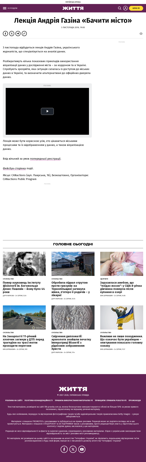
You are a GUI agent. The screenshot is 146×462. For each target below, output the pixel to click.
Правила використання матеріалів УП (74, 400)
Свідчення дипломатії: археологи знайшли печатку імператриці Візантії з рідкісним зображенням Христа (71, 343)
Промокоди (135, 400)
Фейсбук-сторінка (14, 168)
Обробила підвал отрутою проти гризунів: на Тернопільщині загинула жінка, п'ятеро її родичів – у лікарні (70, 289)
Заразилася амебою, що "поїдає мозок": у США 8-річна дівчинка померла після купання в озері (121, 287)
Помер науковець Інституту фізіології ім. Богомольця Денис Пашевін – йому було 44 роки (24, 287)
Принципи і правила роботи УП (110, 400)
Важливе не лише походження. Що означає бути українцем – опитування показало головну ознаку (121, 341)
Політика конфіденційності (39, 400)
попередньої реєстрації (45, 158)
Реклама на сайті (13, 400)
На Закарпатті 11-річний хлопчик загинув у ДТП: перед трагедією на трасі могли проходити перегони (23, 341)
